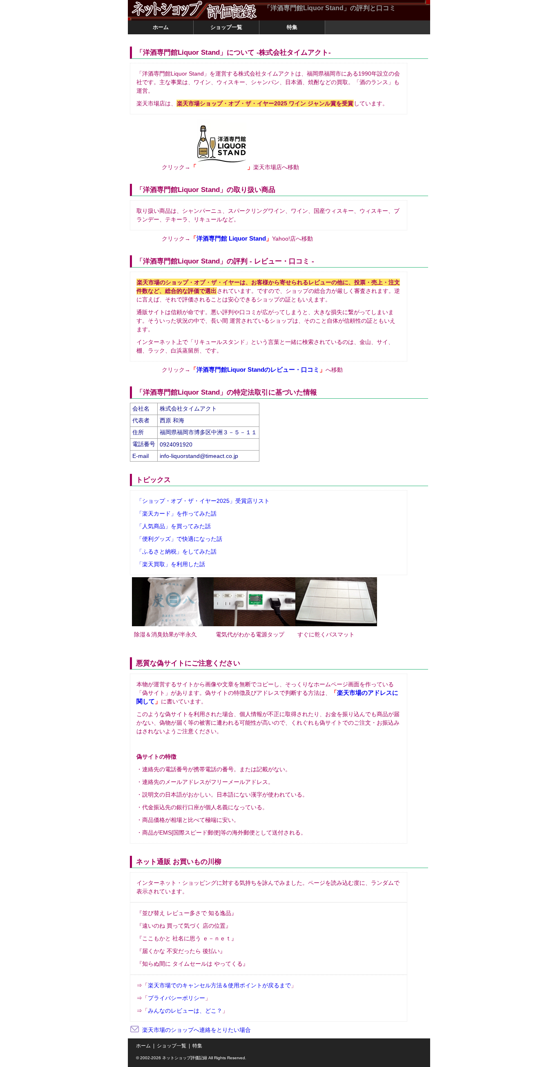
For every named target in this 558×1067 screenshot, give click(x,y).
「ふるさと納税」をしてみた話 (176, 551)
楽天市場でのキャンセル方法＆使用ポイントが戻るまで (219, 985)
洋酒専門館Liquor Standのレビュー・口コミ (257, 369)
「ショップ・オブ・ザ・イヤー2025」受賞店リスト (203, 501)
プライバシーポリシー (176, 998)
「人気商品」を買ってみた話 (173, 526)
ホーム (143, 1046)
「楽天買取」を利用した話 (170, 564)
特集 (197, 1046)
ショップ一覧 (171, 1046)
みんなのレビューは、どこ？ (185, 1010)
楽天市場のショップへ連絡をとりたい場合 (196, 1030)
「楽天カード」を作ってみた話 (176, 513)
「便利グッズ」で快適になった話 (179, 539)
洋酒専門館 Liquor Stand (231, 238)
